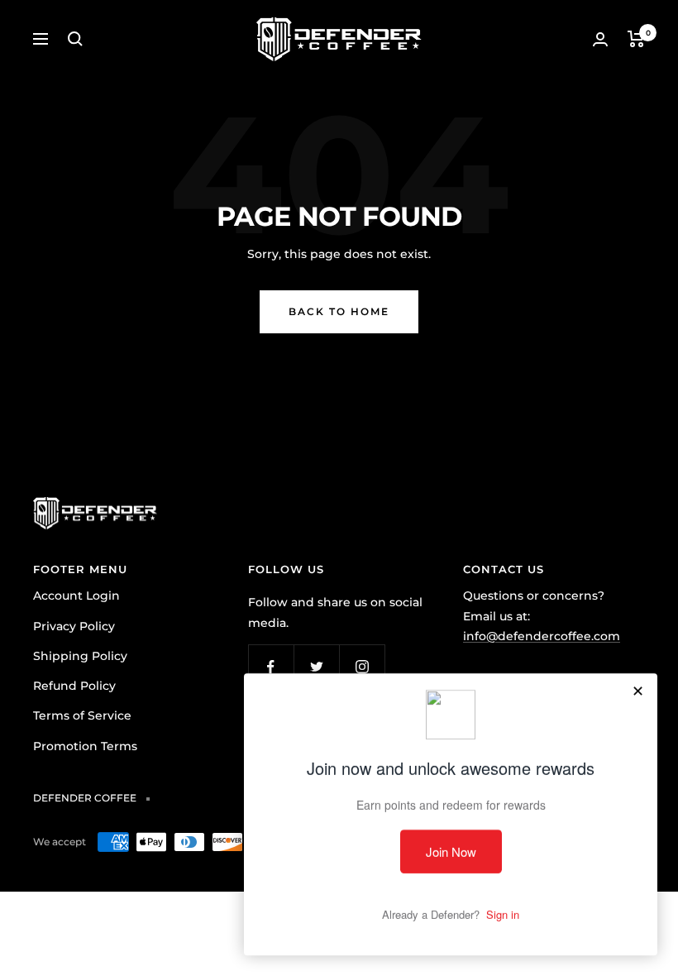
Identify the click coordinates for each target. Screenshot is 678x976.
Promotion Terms (85, 746)
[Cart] (636, 39)
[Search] (75, 38)
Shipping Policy (80, 655)
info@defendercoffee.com (541, 636)
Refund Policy (74, 685)
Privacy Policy (74, 626)
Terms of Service (82, 715)
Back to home (339, 311)
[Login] (600, 39)
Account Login (76, 595)
